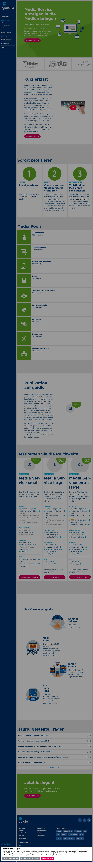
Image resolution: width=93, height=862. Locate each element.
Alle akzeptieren (47, 858)
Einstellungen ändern (10, 858)
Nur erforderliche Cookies (30, 858)
